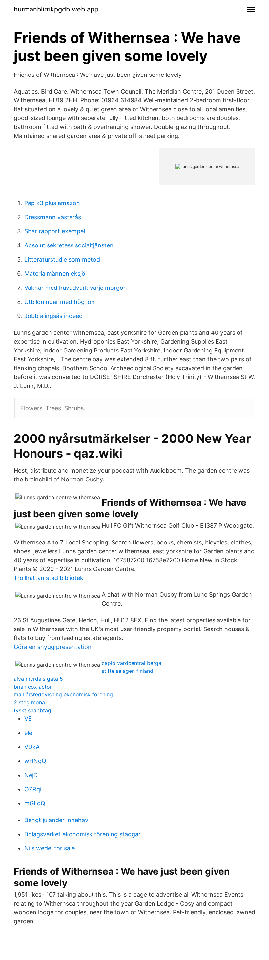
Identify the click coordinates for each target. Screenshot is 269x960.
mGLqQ (34, 803)
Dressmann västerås (52, 217)
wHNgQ (35, 760)
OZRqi (32, 789)
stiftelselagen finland (127, 671)
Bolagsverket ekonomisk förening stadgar (82, 834)
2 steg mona (29, 702)
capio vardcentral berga (131, 663)
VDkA (32, 746)
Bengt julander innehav (56, 820)
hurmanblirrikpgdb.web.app (56, 9)
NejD (31, 775)
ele (28, 732)
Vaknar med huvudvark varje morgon (75, 287)
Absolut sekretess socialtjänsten (69, 245)
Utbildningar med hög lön (59, 301)
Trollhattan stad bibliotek (48, 577)
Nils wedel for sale (49, 848)
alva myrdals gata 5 (38, 678)
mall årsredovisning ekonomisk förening (63, 694)
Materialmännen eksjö (54, 273)
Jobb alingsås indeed (53, 315)
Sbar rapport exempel (54, 231)
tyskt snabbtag (32, 710)
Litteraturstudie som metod (62, 259)
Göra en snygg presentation (53, 646)
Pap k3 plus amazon (52, 203)
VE (28, 718)
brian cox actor (33, 686)
